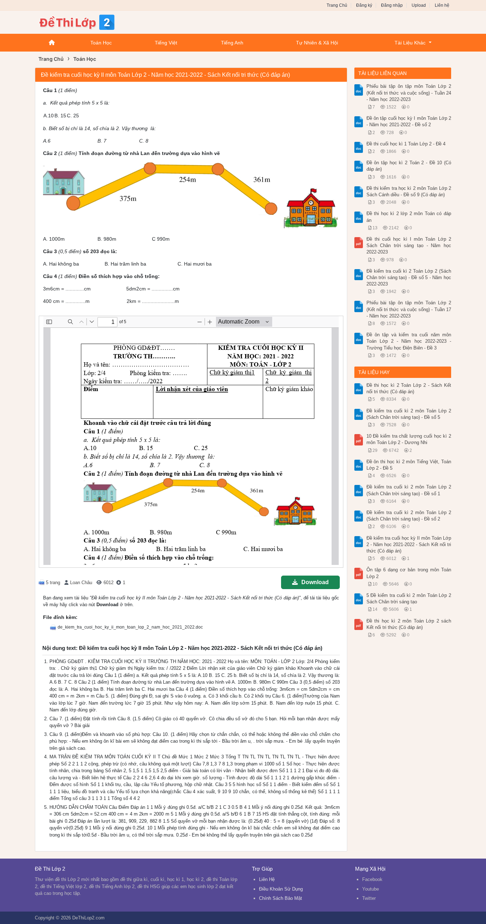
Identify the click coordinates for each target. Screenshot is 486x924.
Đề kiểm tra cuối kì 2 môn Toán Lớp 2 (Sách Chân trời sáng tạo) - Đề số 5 (408, 414)
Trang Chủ (337, 5)
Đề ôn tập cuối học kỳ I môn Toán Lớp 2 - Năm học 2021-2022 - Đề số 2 (408, 121)
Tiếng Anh (232, 43)
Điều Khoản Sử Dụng (281, 889)
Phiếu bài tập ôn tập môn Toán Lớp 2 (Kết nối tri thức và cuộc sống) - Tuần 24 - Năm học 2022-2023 (408, 93)
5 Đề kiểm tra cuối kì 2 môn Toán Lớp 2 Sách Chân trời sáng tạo (408, 598)
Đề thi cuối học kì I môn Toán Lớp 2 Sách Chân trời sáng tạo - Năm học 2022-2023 (408, 245)
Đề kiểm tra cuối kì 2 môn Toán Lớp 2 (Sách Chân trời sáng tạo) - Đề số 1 (408, 490)
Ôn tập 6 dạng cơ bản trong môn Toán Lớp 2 (408, 573)
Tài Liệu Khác (410, 43)
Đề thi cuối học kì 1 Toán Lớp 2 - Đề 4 (405, 143)
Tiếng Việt (166, 43)
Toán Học (101, 43)
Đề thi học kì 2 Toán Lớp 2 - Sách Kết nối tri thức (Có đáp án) (408, 388)
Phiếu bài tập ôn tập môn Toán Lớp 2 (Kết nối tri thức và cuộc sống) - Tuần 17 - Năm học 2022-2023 (408, 309)
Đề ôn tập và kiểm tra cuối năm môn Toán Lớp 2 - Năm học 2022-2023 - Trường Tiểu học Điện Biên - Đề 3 (408, 341)
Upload (419, 5)
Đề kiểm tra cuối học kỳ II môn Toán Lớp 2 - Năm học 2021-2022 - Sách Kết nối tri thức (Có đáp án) (408, 544)
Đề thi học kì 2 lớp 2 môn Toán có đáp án (408, 217)
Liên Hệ (267, 879)
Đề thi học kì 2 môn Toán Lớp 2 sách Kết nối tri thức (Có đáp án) (408, 624)
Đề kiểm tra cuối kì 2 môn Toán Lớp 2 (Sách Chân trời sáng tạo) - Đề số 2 (408, 516)
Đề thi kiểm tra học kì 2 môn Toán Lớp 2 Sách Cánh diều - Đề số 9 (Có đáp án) (408, 191)
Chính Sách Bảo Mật (280, 898)
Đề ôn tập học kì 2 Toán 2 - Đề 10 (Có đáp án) (408, 166)
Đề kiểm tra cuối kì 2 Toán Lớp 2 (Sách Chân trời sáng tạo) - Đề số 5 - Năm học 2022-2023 (408, 277)
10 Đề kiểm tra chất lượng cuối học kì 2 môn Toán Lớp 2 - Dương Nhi (408, 439)
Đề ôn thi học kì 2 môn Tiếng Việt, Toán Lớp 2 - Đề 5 (408, 465)
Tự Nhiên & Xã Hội (317, 43)
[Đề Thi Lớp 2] (92, 21)
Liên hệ (442, 5)
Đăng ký (364, 5)
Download (315, 582)
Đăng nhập (392, 5)
